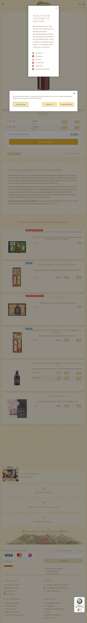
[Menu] (83, 598)
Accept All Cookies (66, 104)
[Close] (74, 93)
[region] (43, 101)
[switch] (79, 609)
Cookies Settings (21, 104)
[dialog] (43, 311)
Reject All (49, 104)
